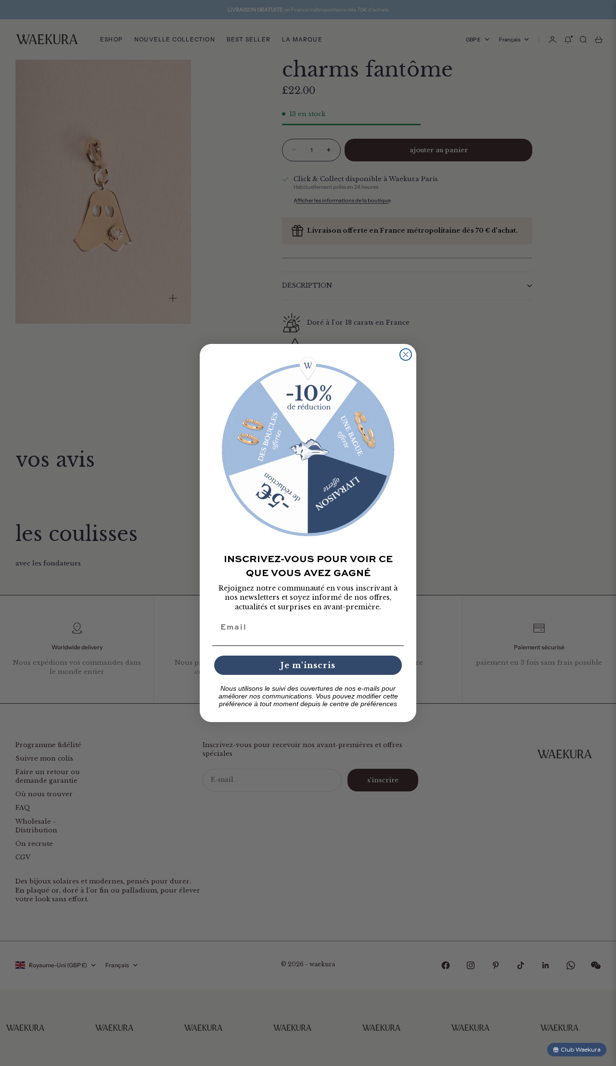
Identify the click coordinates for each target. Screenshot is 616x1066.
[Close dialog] (405, 354)
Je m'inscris (308, 665)
